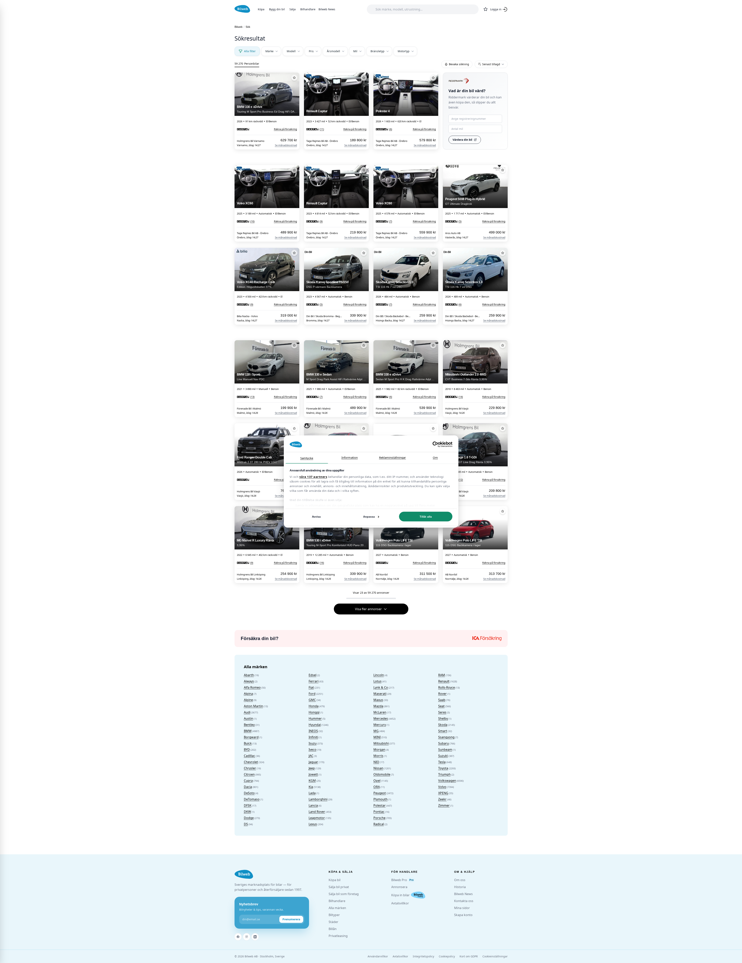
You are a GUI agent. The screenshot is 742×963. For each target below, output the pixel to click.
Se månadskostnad (286, 145)
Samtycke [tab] (306, 458)
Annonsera (399, 887)
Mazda (378, 706)
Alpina (248, 693)
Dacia (248, 787)
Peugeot (379, 793)
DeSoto (249, 793)
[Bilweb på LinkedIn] (255, 936)
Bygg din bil (277, 9)
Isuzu (313, 743)
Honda (314, 706)
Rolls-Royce (446, 687)
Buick (248, 743)
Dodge (249, 818)
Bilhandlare (307, 9)
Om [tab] (435, 457)
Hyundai (315, 725)
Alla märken (337, 908)
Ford (312, 693)
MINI (377, 737)
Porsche (379, 818)
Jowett (313, 774)
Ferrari (314, 681)
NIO (376, 762)
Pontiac (378, 811)
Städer (333, 922)
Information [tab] (349, 457)
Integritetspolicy (423, 956)
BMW (248, 731)
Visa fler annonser (368, 609)
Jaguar (313, 762)
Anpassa (369, 516)
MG (376, 731)
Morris (378, 756)
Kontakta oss (463, 901)
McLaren (379, 712)
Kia (311, 787)
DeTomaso (252, 799)
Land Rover (317, 811)
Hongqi (314, 712)
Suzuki (443, 756)
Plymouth (380, 799)
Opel (376, 780)
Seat (441, 706)
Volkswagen (447, 780)
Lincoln (378, 675)
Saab (441, 700)
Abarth (249, 675)
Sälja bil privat (339, 887)
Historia (460, 887)
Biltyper (334, 915)
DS (246, 824)
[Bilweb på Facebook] (238, 936)
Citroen (249, 774)
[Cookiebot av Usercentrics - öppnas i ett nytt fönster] (435, 444)
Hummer (315, 718)
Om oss (459, 880)
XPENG (443, 793)
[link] (243, 129)
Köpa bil (334, 880)
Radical (378, 824)
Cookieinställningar (495, 956)
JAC (311, 756)
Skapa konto (463, 915)
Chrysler (250, 768)
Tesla (442, 762)
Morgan (379, 749)
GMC (312, 700)
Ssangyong (446, 737)
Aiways (249, 681)
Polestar (379, 805)
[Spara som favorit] (294, 78)
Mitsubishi (381, 743)
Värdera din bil (462, 139)
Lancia (313, 805)
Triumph (444, 774)
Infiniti (313, 737)
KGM (312, 780)
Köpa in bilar (400, 895)
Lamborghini (318, 799)
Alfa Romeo (252, 687)
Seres (442, 712)
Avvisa (316, 516)
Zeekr (442, 799)
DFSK (247, 805)
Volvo (442, 787)
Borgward (251, 737)
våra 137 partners (313, 476)
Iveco (312, 749)
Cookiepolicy (447, 956)
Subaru (443, 743)
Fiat (311, 687)
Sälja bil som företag (344, 894)
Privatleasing (338, 936)
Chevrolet (251, 762)
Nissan (378, 768)
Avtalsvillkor (400, 903)
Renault (443, 681)
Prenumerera (291, 919)
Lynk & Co (380, 687)
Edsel (312, 675)
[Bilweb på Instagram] (246, 936)
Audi (247, 712)
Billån (333, 929)
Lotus (377, 681)
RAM (441, 675)
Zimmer (444, 805)
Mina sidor (462, 908)
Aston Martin (253, 706)
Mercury (379, 725)
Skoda (442, 725)
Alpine (248, 700)
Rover (442, 693)
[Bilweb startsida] (244, 874)
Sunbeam (445, 749)
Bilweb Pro (402, 880)
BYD (247, 749)
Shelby (443, 718)
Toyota (443, 768)
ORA (376, 787)
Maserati (379, 693)
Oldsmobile (381, 774)
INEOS (313, 731)
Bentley (249, 725)
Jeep (312, 768)
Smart (442, 731)
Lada (312, 793)
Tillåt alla (426, 516)
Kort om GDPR (469, 956)
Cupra (248, 780)
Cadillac (249, 756)
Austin (248, 718)
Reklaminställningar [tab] (392, 457)
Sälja (292, 9)
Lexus (313, 824)
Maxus (378, 700)
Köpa (261, 9)
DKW (247, 811)
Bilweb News (327, 9)
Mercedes (380, 718)
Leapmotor (317, 818)
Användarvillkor (378, 956)
